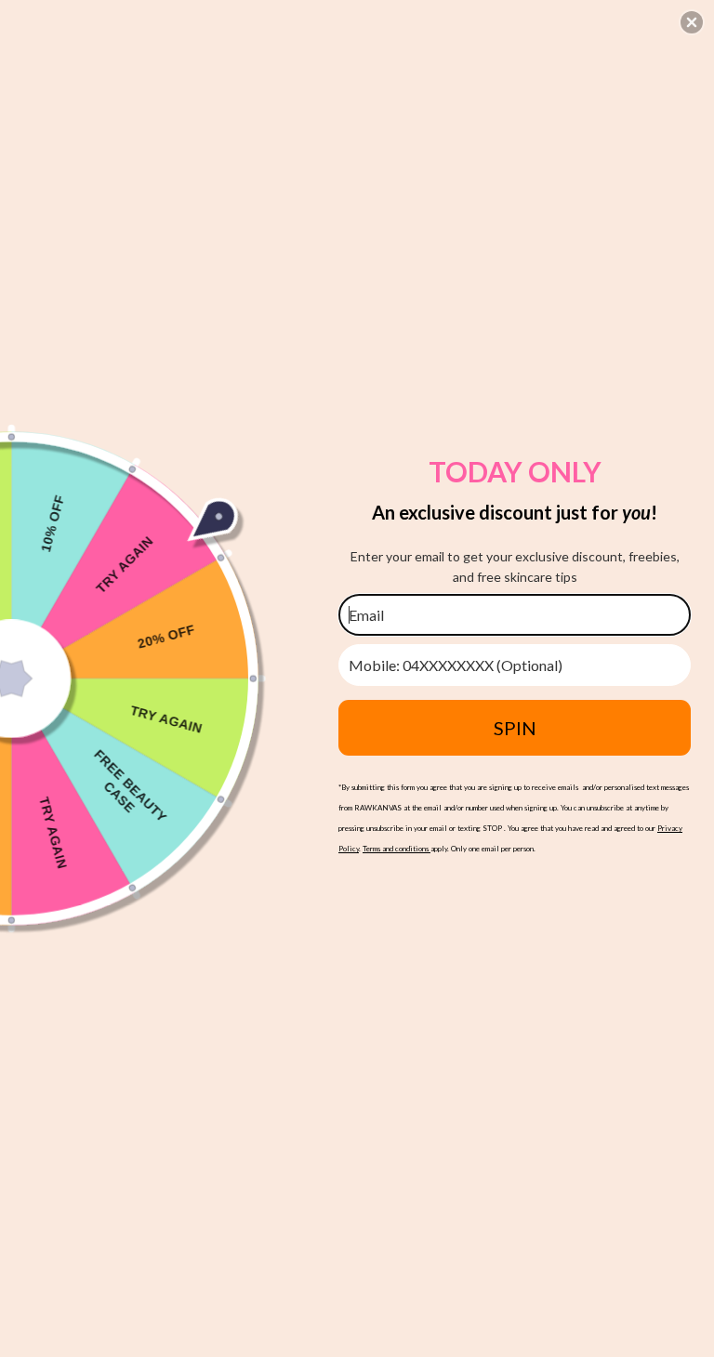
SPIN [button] (515, 728)
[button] (692, 22)
